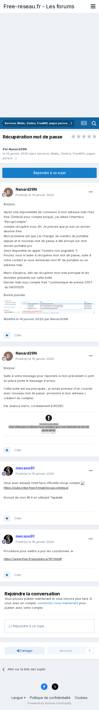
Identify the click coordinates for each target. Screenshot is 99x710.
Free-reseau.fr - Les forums (38, 6)
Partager (26, 650)
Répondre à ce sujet (49, 173)
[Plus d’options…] (90, 192)
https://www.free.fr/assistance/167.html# (33, 559)
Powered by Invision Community (49, 703)
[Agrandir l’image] (82, 483)
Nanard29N (18, 149)
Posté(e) (35, 195)
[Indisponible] (49, 307)
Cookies (81, 698)
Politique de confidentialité (50, 698)
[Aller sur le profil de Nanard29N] (8, 192)
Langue (18, 698)
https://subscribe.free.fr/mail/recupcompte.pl (36, 488)
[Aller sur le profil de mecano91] (8, 471)
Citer (18, 335)
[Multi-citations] (7, 335)
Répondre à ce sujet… (29, 626)
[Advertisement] (49, 65)
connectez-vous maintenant (58, 603)
